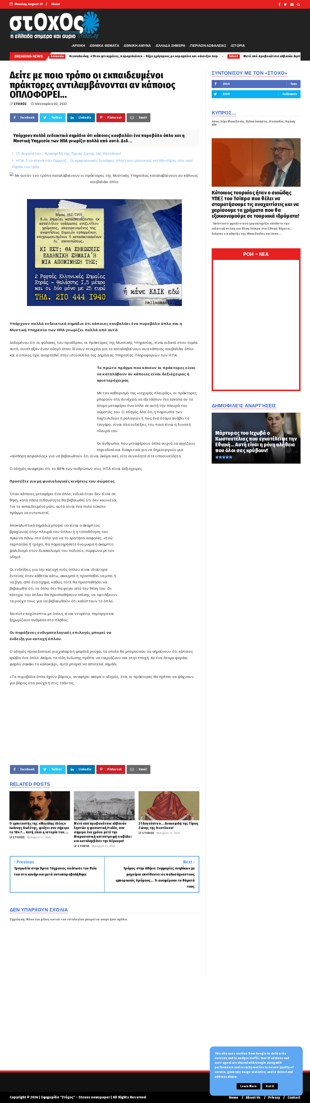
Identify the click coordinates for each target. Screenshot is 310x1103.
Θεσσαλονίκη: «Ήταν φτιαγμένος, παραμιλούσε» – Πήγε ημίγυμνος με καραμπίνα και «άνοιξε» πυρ (95, 56)
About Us (253, 1097)
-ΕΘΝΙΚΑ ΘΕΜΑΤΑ (104, 46)
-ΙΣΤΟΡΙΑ (237, 46)
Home (234, 1097)
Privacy (274, 1097)
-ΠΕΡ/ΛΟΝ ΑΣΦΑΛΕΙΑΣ (207, 46)
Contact (293, 1097)
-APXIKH (78, 46)
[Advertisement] (53, 411)
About (55, 4)
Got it (270, 1086)
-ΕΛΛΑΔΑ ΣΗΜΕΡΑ (170, 46)
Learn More (248, 1086)
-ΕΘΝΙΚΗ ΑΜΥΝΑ (137, 46)
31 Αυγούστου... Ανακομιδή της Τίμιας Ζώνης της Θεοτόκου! (68, 153)
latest (184, 56)
